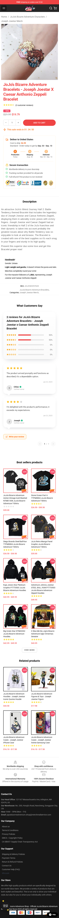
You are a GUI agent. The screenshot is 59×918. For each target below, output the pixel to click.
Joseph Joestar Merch (12, 21)
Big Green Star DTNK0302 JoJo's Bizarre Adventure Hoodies (14, 634)
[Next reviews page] (53, 443)
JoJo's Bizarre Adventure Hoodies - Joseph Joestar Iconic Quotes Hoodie (14, 696)
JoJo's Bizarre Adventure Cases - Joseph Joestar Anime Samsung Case (41, 740)
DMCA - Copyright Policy (12, 838)
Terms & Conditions (10, 830)
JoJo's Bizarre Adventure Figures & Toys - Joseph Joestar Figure (41, 696)
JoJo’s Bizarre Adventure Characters (27, 16)
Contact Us (6, 866)
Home (4, 16)
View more (29, 650)
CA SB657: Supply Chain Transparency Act (20, 842)
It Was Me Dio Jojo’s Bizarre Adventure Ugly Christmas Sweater (42, 634)
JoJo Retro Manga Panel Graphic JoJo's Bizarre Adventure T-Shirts (41, 544)
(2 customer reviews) (24, 105)
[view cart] (55, 8)
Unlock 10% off (5, 906)
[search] (50, 8)
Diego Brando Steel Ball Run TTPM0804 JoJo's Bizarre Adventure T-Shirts (15, 544)
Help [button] (54, 915)
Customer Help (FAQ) (11, 869)
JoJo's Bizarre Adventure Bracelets (34, 290)
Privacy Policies (8, 834)
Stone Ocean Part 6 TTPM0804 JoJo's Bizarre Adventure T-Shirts (42, 498)
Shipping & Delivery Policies (13, 854)
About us (6, 826)
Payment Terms (8, 858)
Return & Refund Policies (12, 862)
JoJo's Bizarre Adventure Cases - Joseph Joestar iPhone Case (13, 740)
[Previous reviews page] (39, 443)
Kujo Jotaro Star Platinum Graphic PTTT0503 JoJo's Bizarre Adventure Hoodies (14, 587)
